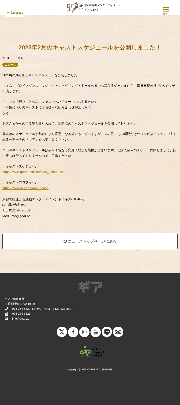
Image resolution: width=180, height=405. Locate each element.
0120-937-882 (62, 308)
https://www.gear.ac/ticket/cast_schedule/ (32, 172)
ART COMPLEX (90, 369)
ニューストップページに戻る (91, 241)
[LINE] (107, 333)
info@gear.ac (20, 318)
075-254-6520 (21, 308)
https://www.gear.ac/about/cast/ (25, 188)
